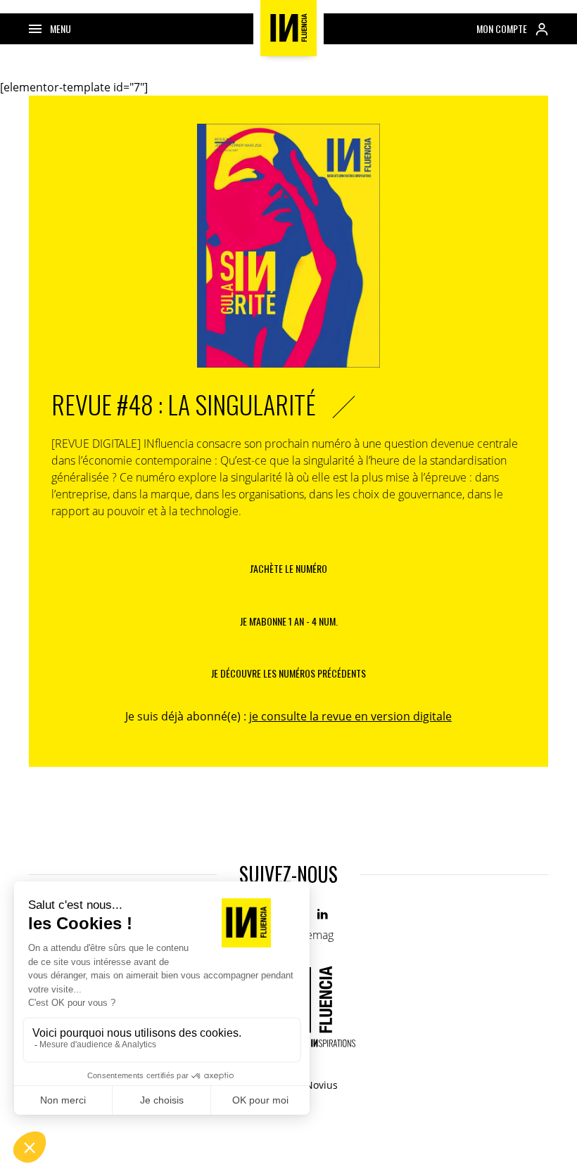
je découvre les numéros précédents (288, 673)
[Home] (288, 28)
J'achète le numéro (288, 568)
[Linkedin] (323, 915)
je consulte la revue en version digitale (350, 716)
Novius (321, 1085)
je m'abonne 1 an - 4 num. (289, 621)
